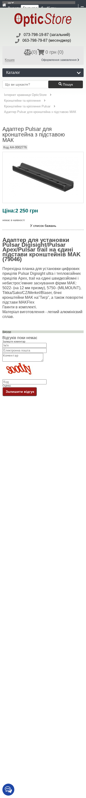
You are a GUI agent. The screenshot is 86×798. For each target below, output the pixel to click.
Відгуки (6, 331)
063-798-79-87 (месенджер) (46, 40)
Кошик (10, 60)
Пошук (67, 84)
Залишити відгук (20, 391)
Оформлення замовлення (59, 60)
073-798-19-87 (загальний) (47, 35)
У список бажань (43, 226)
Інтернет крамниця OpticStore (25, 95)
